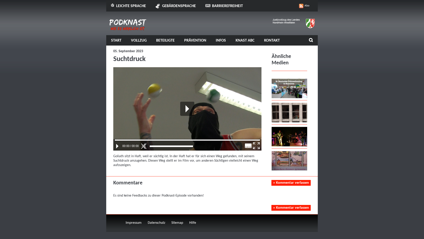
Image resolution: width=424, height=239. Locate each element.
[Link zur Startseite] (128, 29)
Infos (221, 40)
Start (116, 40)
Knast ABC (245, 40)
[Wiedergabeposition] (187, 140)
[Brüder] (289, 145)
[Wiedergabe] (117, 146)
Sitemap (177, 223)
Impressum (134, 223)
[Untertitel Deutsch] (248, 146)
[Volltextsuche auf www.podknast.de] (311, 40)
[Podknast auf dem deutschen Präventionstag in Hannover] (289, 97)
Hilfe (192, 223)
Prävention (195, 40)
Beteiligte (165, 40)
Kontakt (272, 40)
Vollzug (139, 40)
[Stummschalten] (144, 146)
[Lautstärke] (171, 146)
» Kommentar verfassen (291, 183)
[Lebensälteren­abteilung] (289, 121)
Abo (307, 5)
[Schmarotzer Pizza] (289, 169)
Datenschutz (156, 223)
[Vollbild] (256, 146)
